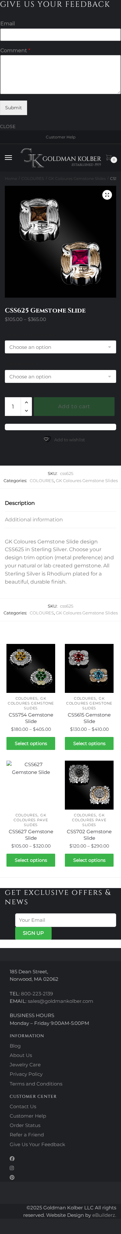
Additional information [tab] (34, 519)
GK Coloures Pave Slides (31, 820)
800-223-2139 (37, 994)
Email (7, 23)
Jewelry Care (25, 1065)
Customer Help (61, 137)
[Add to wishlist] (47, 652)
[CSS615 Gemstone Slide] (89, 668)
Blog (15, 1046)
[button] (107, 195)
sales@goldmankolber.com (60, 1001)
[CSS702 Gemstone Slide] (89, 785)
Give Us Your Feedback (37, 1144)
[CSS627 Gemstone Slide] (30, 785)
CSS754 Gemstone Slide (31, 718)
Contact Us (23, 1106)
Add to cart (74, 406)
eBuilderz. (104, 1215)
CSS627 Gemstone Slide (31, 834)
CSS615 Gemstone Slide (89, 718)
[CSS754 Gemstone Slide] (30, 668)
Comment (15, 50)
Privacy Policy (26, 1074)
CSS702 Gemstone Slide (89, 834)
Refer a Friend (27, 1135)
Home (11, 178)
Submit (13, 108)
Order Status (25, 1125)
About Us (21, 1055)
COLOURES (32, 178)
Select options (31, 743)
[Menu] (14, 158)
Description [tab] (20, 503)
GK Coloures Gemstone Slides (77, 178)
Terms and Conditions (36, 1084)
